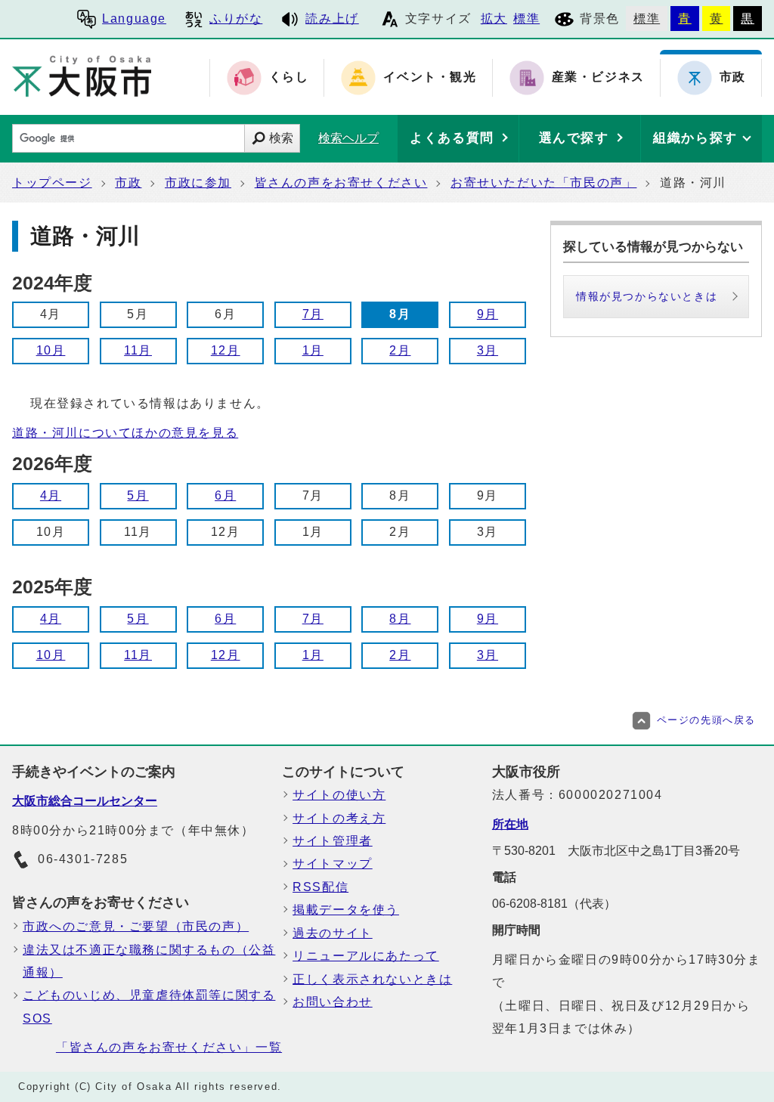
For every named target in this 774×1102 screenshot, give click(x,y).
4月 (50, 495)
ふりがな (235, 18)
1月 (313, 350)
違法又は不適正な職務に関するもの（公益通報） (149, 961)
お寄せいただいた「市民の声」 (543, 182)
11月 (138, 350)
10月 (51, 350)
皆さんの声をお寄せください (341, 182)
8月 (399, 618)
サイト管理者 (333, 840)
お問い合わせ (333, 1001)
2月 (399, 350)
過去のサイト (333, 933)
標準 (526, 18)
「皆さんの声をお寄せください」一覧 (169, 1047)
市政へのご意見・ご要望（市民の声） (136, 926)
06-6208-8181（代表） (554, 903)
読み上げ (331, 18)
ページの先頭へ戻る (706, 720)
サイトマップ (333, 863)
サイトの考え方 (339, 818)
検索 (281, 138)
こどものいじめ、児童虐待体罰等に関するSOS (149, 1006)
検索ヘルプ (348, 138)
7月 (313, 314)
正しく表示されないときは (372, 979)
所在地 (510, 824)
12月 (225, 350)
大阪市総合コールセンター (84, 800)
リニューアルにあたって (366, 955)
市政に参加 (198, 182)
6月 (225, 495)
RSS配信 (320, 887)
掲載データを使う (346, 909)
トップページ (52, 182)
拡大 (494, 18)
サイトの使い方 (339, 794)
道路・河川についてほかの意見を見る (125, 432)
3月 (487, 350)
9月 (487, 314)
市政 (128, 182)
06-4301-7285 (83, 859)
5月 (137, 495)
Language (134, 18)
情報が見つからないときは (646, 296)
